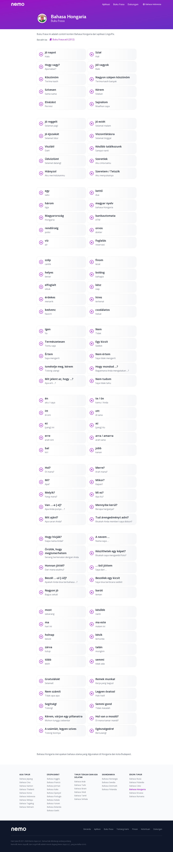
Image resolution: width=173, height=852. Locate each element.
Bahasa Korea (25, 793)
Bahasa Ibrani (80, 788)
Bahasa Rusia (135, 779)
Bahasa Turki (80, 785)
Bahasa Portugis (54, 796)
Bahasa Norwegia (110, 779)
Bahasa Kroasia (136, 793)
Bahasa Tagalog (26, 803)
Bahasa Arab (80, 781)
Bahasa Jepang (26, 779)
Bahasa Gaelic (53, 810)
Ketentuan (145, 829)
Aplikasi (106, 4)
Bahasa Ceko (135, 786)
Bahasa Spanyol (54, 793)
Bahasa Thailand (26, 789)
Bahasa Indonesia (27, 796)
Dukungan (133, 4)
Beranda (87, 829)
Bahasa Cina (24, 782)
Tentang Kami (123, 829)
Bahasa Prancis (53, 782)
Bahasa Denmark (109, 786)
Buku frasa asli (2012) (63, 39)
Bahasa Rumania (136, 796)
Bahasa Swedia (108, 782)
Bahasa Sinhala (81, 799)
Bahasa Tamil (80, 795)
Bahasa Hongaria (137, 789)
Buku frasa (118, 4)
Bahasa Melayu (26, 800)
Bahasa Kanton (26, 786)
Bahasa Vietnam (26, 807)
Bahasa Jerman (53, 786)
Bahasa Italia (52, 789)
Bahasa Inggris (53, 779)
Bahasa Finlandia (109, 789)
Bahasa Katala (53, 800)
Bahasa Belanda (54, 807)
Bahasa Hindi (80, 792)
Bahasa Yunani (53, 803)
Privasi (135, 829)
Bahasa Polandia (136, 782)
